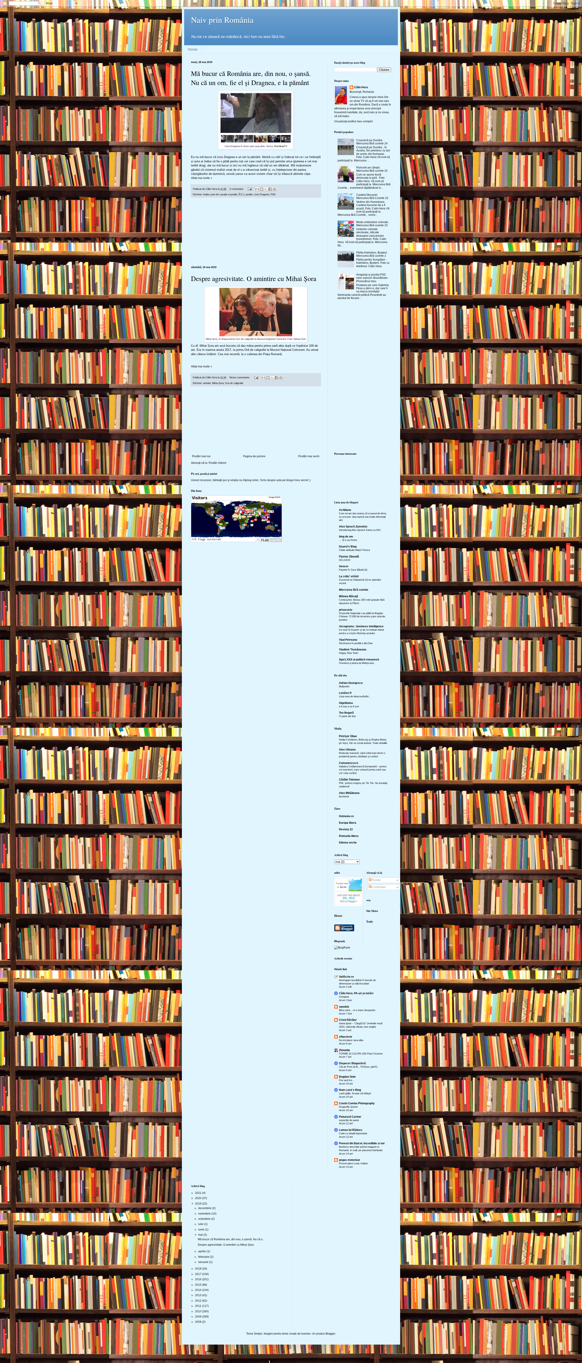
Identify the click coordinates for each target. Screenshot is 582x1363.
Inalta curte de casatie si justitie (220, 194)
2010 (198, 1311)
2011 (198, 1306)
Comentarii (378, 887)
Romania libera (349, 836)
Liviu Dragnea (261, 194)
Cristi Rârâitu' (348, 1020)
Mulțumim (344, 686)
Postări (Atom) (217, 462)
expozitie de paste (349, 1120)
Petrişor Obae (348, 736)
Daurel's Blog (347, 546)
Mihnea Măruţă (348, 596)
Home (193, 49)
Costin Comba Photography (357, 1103)
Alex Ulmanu (347, 749)
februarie (204, 1256)
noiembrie (204, 1213)
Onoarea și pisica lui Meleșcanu (356, 663)
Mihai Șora (218, 383)
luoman (306, 1333)
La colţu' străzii (349, 576)
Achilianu (345, 510)
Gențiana (344, 996)
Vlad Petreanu (348, 639)
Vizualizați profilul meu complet (353, 121)
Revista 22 (346, 829)
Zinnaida (344, 1050)
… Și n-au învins (348, 540)
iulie (201, 1224)
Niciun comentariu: (240, 377)
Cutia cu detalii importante (353, 1133)
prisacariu (345, 609)
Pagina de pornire (254, 456)
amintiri (207, 383)
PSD (273, 194)
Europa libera (347, 822)
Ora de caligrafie (234, 383)
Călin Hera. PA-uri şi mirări (356, 993)
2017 (198, 1274)
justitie (249, 194)
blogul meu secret (297, 480)
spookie (344, 1006)
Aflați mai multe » (201, 178)
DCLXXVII (344, 560)
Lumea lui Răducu (350, 1130)
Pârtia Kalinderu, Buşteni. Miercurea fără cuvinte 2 (372, 254)
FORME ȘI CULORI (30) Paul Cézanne (361, 1053)
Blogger (330, 1333)
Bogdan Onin (347, 1076)
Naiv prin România (222, 19)
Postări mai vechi (308, 456)
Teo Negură (346, 712)
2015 (198, 1284)
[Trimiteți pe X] (265, 189)
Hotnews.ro (346, 816)
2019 (198, 1203)
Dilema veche (348, 842)
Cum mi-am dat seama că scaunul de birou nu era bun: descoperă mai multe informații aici (362, 517)
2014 (198, 1290)
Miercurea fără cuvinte (353, 589)
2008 (198, 1321)
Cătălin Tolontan (349, 779)
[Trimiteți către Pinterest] (274, 189)
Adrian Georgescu (351, 683)
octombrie (204, 1218)
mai (200, 1234)
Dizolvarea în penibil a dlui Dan (356, 643)
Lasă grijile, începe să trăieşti (355, 1093)
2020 (198, 1198)
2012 (198, 1300)
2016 (198, 1279)
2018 (198, 1268)
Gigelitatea (346, 703)
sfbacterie (345, 1036)
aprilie (202, 1251)
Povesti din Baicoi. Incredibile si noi (361, 1143)
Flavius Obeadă (349, 556)
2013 (198, 1295)
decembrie (205, 1208)
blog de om (346, 536)
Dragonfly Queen (348, 1106)
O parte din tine (347, 716)
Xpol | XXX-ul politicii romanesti (359, 659)
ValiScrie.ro (346, 976)
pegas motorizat (349, 1160)
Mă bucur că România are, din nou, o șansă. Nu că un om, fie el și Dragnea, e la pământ (251, 78)
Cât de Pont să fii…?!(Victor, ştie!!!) (358, 1066)
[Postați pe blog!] (261, 189)
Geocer (344, 566)
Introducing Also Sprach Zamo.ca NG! (360, 530)
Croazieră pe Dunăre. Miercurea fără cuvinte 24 (372, 142)
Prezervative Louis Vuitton (353, 1163)
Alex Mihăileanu (349, 793)
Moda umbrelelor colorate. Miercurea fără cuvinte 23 (372, 224)
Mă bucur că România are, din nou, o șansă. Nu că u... (231, 1239)
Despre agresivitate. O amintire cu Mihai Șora (253, 278)
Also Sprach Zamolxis (353, 526)
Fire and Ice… (347, 1080)
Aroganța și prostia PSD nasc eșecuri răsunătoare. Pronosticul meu (372, 278)
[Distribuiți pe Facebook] (270, 189)
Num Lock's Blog (350, 1090)
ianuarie (203, 1262)
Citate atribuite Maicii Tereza (354, 550)
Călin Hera (361, 87)
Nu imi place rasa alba (351, 1040)
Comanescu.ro (348, 763)
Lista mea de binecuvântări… (355, 696)
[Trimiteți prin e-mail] (257, 189)
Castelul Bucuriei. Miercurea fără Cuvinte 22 (372, 196)
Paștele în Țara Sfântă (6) (353, 569)
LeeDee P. (345, 693)
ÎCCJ (241, 194)
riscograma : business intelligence (361, 626)
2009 (198, 1316)
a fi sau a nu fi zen (349, 706)
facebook (344, 796)
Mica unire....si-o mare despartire (357, 1010)
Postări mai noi (201, 456)
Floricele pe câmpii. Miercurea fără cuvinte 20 (372, 169)
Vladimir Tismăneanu (352, 649)
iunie (201, 1229)
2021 (198, 1193)
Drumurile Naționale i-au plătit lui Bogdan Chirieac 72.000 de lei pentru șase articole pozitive (362, 616)
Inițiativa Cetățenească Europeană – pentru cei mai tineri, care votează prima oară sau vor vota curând (362, 770)
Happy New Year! (348, 653)
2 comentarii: (236, 189)
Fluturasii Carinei (350, 1116)
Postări (376, 880)
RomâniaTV (280, 146)
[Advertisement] (256, 231)
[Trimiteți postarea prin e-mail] (250, 189)
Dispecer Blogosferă (352, 1063)
